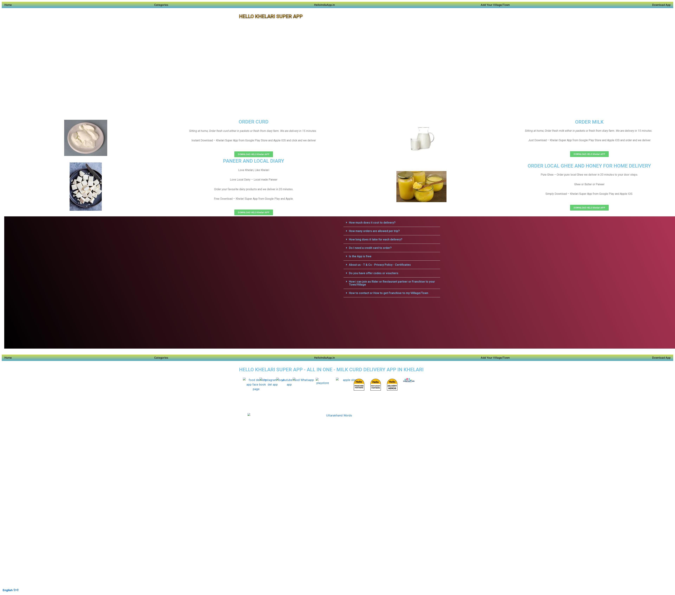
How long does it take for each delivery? (375, 239)
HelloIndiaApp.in (324, 4)
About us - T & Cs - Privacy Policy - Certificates (380, 264)
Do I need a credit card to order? (370, 248)
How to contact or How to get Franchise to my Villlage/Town (388, 293)
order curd (253, 122)
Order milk (589, 122)
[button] (391, 222)
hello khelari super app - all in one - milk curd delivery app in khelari (331, 369)
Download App (661, 4)
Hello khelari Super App (271, 16)
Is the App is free (360, 256)
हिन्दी (16, 590)
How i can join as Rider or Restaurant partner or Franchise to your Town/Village (392, 283)
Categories (161, 4)
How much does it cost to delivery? (372, 222)
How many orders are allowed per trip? (374, 231)
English (8, 590)
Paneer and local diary (253, 161)
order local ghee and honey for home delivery (589, 166)
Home (8, 4)
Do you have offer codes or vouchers (373, 273)
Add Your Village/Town (495, 4)
